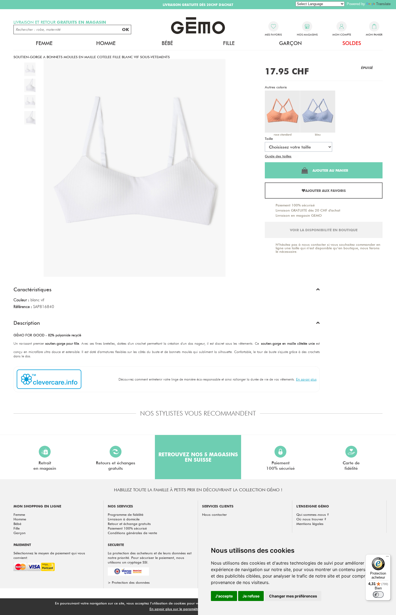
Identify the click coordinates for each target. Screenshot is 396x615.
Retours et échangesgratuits (115, 465)
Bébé (17, 523)
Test (296, 156)
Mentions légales (310, 523)
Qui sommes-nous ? (312, 514)
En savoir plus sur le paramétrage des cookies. (187, 609)
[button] (166, 291)
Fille (16, 528)
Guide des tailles (278, 156)
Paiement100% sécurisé (280, 465)
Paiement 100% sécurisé (295, 205)
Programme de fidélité (125, 514)
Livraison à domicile (124, 519)
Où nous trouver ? (311, 519)
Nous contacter (214, 514)
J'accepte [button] (224, 596)
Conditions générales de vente (132, 533)
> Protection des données (129, 582)
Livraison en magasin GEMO (299, 215)
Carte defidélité (351, 465)
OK (125, 29)
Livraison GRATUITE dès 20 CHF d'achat (308, 210)
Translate (383, 4)
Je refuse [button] (250, 596)
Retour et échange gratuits (129, 523)
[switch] (378, 594)
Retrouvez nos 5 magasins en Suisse (198, 457)
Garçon (19, 533)
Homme (19, 519)
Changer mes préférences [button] (293, 596)
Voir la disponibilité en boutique (323, 230)
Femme (19, 514)
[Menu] (387, 557)
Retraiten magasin (44, 465)
